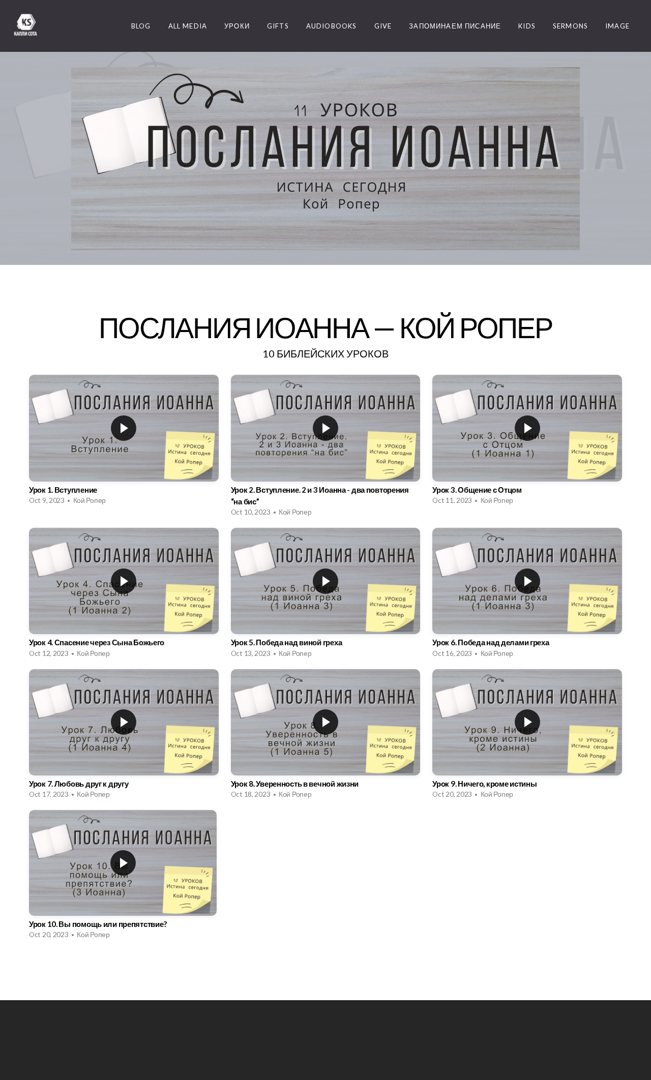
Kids (527, 26)
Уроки (237, 26)
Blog (141, 26)
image (617, 26)
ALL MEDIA (188, 26)
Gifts (278, 26)
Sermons (570, 26)
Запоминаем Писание (455, 26)
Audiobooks (331, 26)
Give (383, 26)
